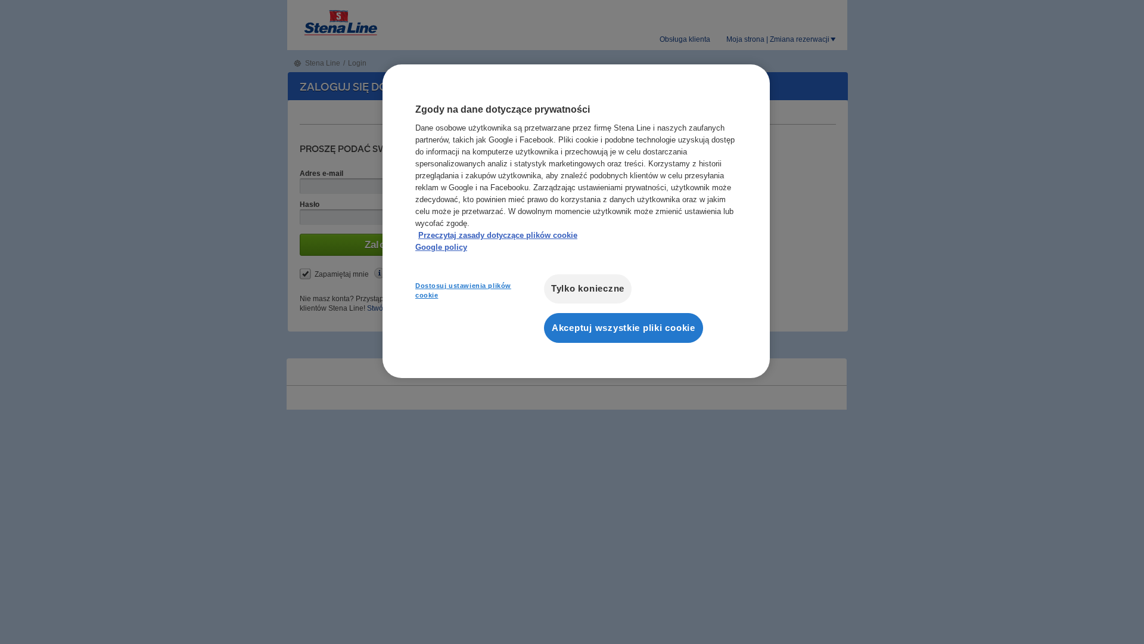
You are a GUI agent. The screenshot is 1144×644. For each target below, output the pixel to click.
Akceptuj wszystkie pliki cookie (623, 328)
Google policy (441, 247)
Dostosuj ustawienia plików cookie (463, 290)
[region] (576, 221)
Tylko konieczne (587, 288)
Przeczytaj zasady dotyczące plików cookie (497, 235)
